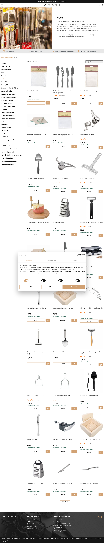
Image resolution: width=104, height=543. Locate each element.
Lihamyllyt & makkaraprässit (8, 97)
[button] (2, 5)
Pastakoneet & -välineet (7, 112)
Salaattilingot (4, 137)
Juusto (3, 79)
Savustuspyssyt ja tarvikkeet (9, 140)
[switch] (43, 280)
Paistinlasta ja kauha (6, 103)
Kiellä (30, 287)
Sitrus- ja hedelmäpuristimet (9, 149)
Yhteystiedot (25, 538)
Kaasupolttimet (5, 82)
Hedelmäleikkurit (5, 76)
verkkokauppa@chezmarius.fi (60, 531)
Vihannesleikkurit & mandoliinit (9, 161)
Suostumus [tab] (29, 260)
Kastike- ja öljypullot (6, 91)
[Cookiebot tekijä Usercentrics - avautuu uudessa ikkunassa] (78, 255)
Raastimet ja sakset (6, 127)
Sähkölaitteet (4, 130)
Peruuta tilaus (79, 538)
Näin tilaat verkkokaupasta (67, 538)
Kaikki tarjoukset (98, 538)
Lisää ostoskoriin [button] (48, 103)
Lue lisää (36, 103)
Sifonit (3, 143)
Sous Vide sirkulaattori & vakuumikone (11, 155)
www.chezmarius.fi (32, 528)
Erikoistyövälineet (6, 70)
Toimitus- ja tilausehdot (43, 538)
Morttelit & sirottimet (7, 100)
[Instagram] (99, 517)
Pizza (2, 121)
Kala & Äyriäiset (5, 85)
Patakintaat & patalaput (7, 115)
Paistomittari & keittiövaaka (8, 106)
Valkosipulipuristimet (7, 158)
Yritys (8, 538)
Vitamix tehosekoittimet (7, 164)
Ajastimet (3, 63)
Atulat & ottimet (5, 66)
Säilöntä (3, 134)
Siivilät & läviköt (5, 146)
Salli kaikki (74, 287)
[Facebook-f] (101, 517)
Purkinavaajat (4, 124)
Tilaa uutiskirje (88, 538)
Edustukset (32, 538)
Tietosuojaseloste (54, 538)
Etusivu (2, 57)
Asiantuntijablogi (16, 538)
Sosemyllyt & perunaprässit (8, 152)
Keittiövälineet (9, 57)
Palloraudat (4, 109)
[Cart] (100, 5)
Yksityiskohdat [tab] (52, 260)
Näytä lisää (65, 502)
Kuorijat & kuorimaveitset (8, 94)
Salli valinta (52, 287)
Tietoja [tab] (75, 260)
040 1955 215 (59, 523)
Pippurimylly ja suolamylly (8, 118)
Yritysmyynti (5, 541)
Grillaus (3, 73)
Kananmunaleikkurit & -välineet (9, 88)
